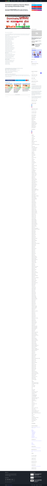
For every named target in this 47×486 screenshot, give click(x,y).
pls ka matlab (33, 386)
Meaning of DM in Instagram (35, 228)
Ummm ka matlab (34, 396)
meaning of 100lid (34, 175)
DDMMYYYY (33, 152)
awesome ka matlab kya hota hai (35, 144)
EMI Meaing (33, 153)
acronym (33, 140)
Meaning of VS (33, 370)
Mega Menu (33, 430)
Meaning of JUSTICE (34, 271)
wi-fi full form (33, 416)
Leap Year (33, 166)
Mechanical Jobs (33, 119)
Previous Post (6, 96)
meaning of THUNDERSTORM (35, 349)
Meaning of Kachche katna (35, 272)
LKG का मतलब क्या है (34, 170)
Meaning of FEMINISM (34, 240)
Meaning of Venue (34, 365)
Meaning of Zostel (34, 378)
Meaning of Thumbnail (34, 348)
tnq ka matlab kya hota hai (35, 391)
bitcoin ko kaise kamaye (34, 147)
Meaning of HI (33, 254)
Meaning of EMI (33, 233)
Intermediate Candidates (34, 123)
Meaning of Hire (33, 255)
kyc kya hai (33, 163)
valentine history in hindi (34, 398)
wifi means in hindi (34, 418)
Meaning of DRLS (34, 231)
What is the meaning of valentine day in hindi (36, 413)
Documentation (33, 436)
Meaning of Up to (34, 361)
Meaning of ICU (33, 264)
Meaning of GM (33, 249)
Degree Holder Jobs (34, 126)
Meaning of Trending (34, 354)
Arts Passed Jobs (33, 116)
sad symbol (33, 390)
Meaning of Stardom (34, 343)
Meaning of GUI (33, 251)
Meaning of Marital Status (35, 282)
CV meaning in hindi (34, 148)
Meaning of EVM (34, 237)
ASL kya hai (33, 143)
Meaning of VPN (33, 369)
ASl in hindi (33, 142)
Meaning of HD (33, 252)
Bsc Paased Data (33, 127)
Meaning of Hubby (34, 261)
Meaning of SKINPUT (34, 338)
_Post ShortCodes (34, 432)
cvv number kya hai (34, 150)
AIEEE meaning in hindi (34, 141)
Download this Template (34, 437)
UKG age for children (34, 392)
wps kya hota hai (34, 420)
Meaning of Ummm (34, 360)
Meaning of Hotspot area (34, 259)
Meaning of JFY (33, 270)
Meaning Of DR (33, 230)
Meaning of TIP (33, 351)
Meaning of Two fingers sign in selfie (36, 358)
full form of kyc (33, 155)
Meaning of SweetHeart (34, 346)
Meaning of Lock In (34, 279)
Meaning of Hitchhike (34, 256)
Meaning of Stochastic (34, 344)
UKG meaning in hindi (34, 394)
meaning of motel (34, 287)
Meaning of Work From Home (35, 373)
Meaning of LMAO (34, 278)
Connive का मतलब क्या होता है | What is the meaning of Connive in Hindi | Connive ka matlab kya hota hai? (26, 90)
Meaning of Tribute (34, 355)
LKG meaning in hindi (34, 168)
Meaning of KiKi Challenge (35, 275)
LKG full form (33, 167)
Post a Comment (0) (17, 94)
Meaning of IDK (33, 265)
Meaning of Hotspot (34, 258)
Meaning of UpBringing (34, 362)
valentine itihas (33, 399)
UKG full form (33, 393)
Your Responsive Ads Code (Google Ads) (36, 466)
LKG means (33, 169)
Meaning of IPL (33, 268)
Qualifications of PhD (34, 124)
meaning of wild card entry (35, 372)
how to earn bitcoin (34, 157)
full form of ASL (33, 154)
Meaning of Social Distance (35, 340)
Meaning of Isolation (34, 269)
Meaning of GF (33, 247)
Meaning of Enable (34, 234)
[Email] (28, 80)
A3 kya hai (33, 139)
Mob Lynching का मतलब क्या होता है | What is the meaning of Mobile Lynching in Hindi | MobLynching (38, 45)
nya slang (33, 384)
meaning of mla (33, 286)
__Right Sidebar (33, 433)
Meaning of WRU (34, 377)
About (32, 443)
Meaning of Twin (33, 357)
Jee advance (33, 159)
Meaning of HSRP (34, 260)
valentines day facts (34, 400)
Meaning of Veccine (34, 364)
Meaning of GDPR (34, 245)
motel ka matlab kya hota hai (35, 382)
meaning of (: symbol (34, 174)
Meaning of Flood (34, 244)
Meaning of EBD (33, 232)
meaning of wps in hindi (34, 376)
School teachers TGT (34, 122)
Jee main (33, 160)
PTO (32, 387)
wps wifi (33, 421)
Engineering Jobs (33, 125)
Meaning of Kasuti (34, 274)
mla (32, 380)
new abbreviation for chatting (35, 383)
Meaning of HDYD (34, 253)
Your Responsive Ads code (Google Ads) (36, 447)
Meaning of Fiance (34, 242)
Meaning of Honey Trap (34, 257)
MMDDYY (33, 381)
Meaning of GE (33, 246)
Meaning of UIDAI (34, 359)
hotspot (33, 156)
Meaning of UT (33, 363)
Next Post (29, 96)
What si (33, 415)
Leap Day (33, 164)
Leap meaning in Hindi (34, 165)
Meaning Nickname (34, 172)
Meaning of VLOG (34, 367)
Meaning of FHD (33, 241)
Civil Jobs (33, 120)
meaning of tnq (33, 352)
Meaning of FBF (33, 239)
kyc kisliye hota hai (34, 162)
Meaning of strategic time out (35, 345)
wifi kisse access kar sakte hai (35, 417)
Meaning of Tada (34, 347)
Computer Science (34, 117)
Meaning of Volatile (34, 368)
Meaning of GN (33, 250)
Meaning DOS (33, 171)
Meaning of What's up (34, 371)
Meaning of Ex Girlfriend (34, 238)
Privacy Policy (33, 444)
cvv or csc (33, 151)
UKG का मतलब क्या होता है (34, 395)
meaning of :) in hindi (34, 173)
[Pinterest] (26, 80)
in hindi (32, 158)
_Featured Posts (33, 431)
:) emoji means (33, 136)
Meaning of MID (33, 284)
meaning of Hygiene (34, 262)
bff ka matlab (33, 146)
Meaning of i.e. (33, 263)
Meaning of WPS (34, 375)
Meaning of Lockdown (34, 280)
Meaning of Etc (33, 235)
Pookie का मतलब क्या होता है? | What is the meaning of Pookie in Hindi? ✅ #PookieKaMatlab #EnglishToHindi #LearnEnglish (17, 91)
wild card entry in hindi (34, 419)
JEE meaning (33, 161)
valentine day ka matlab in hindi (35, 397)
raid (32, 388)
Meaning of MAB (33, 281)
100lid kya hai (33, 138)
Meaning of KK (33, 276)
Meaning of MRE (33, 288)
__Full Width (33, 434)
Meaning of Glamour (34, 248)
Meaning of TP (33, 353)
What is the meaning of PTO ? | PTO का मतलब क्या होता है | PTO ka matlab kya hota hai (37, 38)
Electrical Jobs (33, 118)
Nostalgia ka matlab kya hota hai (38, 41)
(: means (33, 137)
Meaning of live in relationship (35, 277)
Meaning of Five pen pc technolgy (35, 243)
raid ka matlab (33, 389)
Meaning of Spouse (34, 341)
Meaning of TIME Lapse (34, 350)
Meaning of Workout (34, 374)
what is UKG (33, 414)
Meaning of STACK (34, 342)
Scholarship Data (33, 121)
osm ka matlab (33, 385)
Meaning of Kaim (34, 273)
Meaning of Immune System (35, 266)
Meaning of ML (33, 285)
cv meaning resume (34, 149)
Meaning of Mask (34, 283)
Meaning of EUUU (34, 236)
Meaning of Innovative (34, 267)
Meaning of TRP (33, 356)
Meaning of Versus (34, 366)
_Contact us (33, 435)
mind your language (34, 379)
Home (5, 3)
